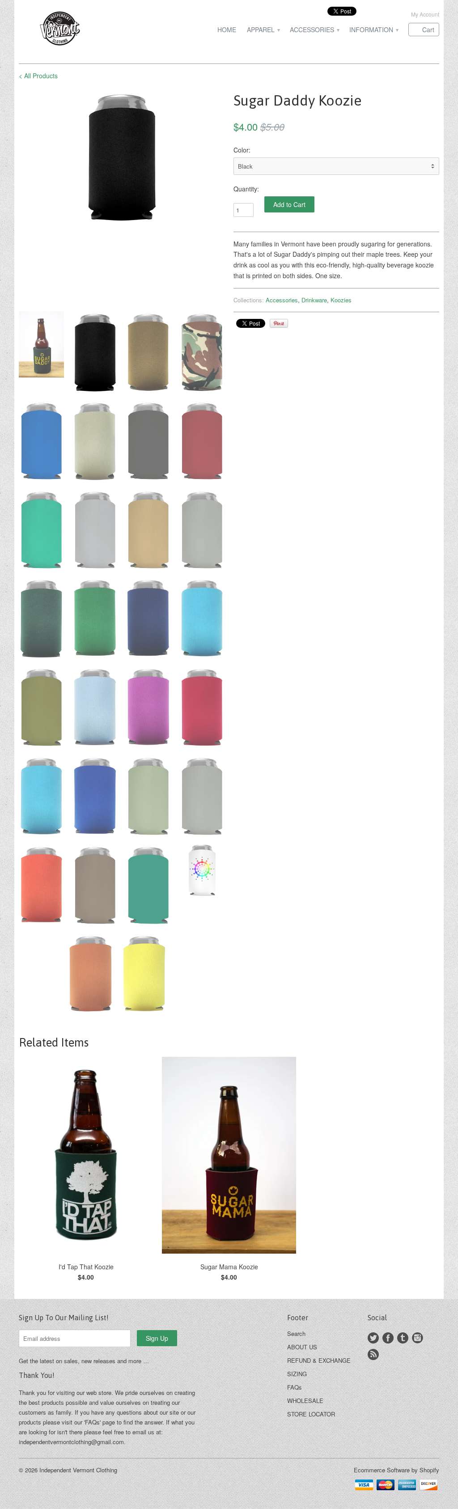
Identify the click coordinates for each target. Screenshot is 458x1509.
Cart (428, 29)
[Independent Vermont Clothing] (86, 30)
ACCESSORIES (314, 29)
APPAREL (263, 29)
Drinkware (314, 300)
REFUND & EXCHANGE (319, 1360)
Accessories (282, 300)
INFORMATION (373, 29)
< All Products (38, 75)
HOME (226, 29)
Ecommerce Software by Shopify (396, 1470)
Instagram (417, 1338)
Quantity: (246, 188)
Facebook (388, 1338)
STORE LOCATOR (311, 1414)
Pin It (279, 323)
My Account (425, 14)
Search (296, 1333)
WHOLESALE (305, 1400)
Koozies (341, 300)
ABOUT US (302, 1347)
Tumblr (402, 1338)
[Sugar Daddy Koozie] (125, 157)
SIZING (297, 1373)
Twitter (373, 1338)
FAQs (294, 1387)
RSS (373, 1354)
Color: (241, 149)
